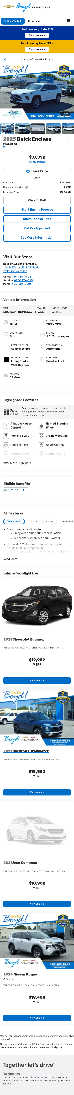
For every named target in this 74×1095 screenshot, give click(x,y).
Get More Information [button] (37, 237)
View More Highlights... (18, 463)
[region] (37, 187)
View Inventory (37, 35)
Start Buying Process (37, 209)
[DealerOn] (11, 1074)
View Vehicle (37, 680)
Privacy (45, 1077)
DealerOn (26, 1077)
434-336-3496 (21, 276)
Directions (34, 21)
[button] (13, 21)
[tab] (14, 521)
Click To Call (37, 200)
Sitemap (36, 1077)
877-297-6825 (23, 280)
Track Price (39, 171)
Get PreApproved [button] (37, 228)
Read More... (11, 559)
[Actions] (68, 141)
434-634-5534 (22, 284)
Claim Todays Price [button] (37, 219)
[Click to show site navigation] (68, 21)
